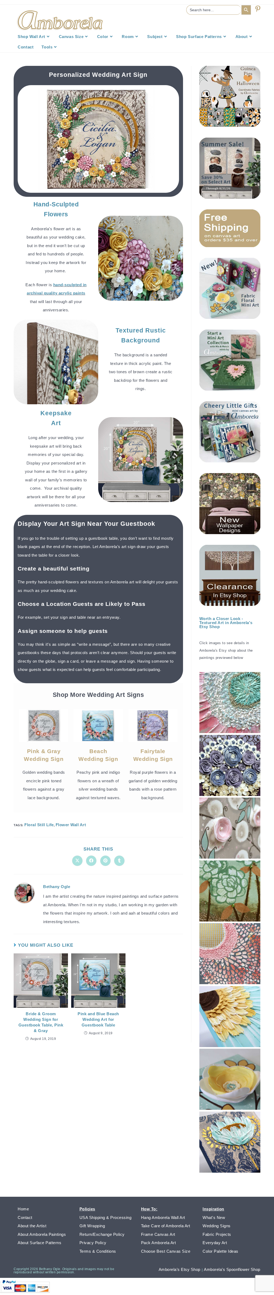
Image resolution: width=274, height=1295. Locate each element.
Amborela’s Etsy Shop (179, 1269)
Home (23, 1209)
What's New (214, 1217)
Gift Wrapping (92, 1226)
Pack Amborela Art (158, 1242)
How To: (149, 1209)
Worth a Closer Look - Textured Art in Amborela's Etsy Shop (226, 622)
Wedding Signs (217, 1226)
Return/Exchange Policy (102, 1234)
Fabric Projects (217, 1234)
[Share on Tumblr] (119, 860)
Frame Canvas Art (158, 1234)
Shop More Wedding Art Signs (98, 694)
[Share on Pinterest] (105, 860)
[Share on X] (77, 860)
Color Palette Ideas (220, 1251)
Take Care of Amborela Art (165, 1226)
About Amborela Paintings (42, 1234)
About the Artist (32, 1226)
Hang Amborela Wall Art (163, 1217)
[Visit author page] (24, 892)
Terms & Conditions (97, 1251)
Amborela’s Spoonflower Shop (232, 1269)
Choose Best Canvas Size (166, 1251)
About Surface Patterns (39, 1242)
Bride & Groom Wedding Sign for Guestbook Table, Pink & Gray (40, 1022)
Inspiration (213, 1209)
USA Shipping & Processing (105, 1217)
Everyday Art (215, 1242)
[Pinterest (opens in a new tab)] (257, 8)
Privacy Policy (92, 1242)
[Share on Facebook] (91, 860)
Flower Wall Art (71, 824)
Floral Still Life (39, 824)
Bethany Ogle (56, 886)
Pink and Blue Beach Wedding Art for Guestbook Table (98, 1019)
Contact (25, 1217)
